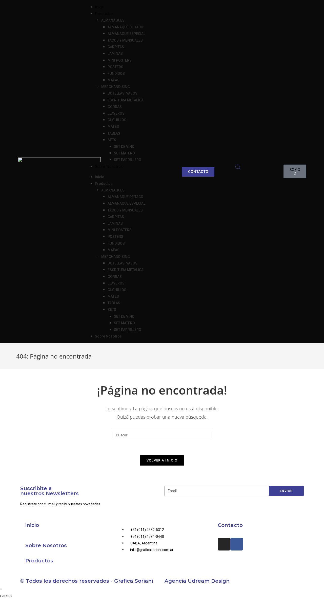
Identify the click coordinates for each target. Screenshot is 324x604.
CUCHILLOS (117, 120)
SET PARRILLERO (127, 160)
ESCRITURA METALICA (126, 100)
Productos (39, 561)
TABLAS (114, 133)
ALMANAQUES (113, 20)
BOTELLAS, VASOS (122, 93)
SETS (112, 140)
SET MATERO (124, 153)
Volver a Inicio (162, 460)
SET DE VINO (124, 147)
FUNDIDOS (116, 74)
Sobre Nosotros (109, 166)
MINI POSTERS (120, 60)
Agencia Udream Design (197, 581)
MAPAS (113, 80)
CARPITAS (116, 47)
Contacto (230, 525)
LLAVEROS (116, 113)
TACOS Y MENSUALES (125, 40)
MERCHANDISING (115, 87)
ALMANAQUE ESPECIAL (126, 34)
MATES (113, 127)
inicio (32, 525)
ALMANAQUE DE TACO (125, 27)
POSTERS (115, 67)
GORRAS (115, 107)
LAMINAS (115, 53)
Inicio (99, 7)
